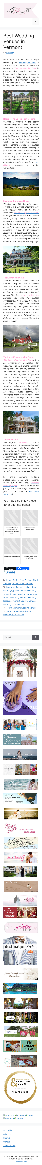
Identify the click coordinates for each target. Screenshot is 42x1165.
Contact (6, 1142)
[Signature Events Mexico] (21, 784)
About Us (7, 1130)
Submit (6, 1138)
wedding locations (27, 62)
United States (18, 583)
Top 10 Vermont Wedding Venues (21, 608)
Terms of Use (9, 1146)
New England (26, 580)
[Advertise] (21, 927)
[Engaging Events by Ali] (21, 1031)
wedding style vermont (13, 604)
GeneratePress (21, 1161)
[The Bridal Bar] (20, 901)
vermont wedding (11, 597)
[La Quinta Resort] (20, 918)
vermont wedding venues (24, 601)
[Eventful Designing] (21, 1003)
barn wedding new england (18, 587)
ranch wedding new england (25, 594)
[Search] (35, 637)
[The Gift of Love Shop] (21, 1017)
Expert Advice (12, 580)
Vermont (29, 583)
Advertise (7, 1134)
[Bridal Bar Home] (21, 974)
